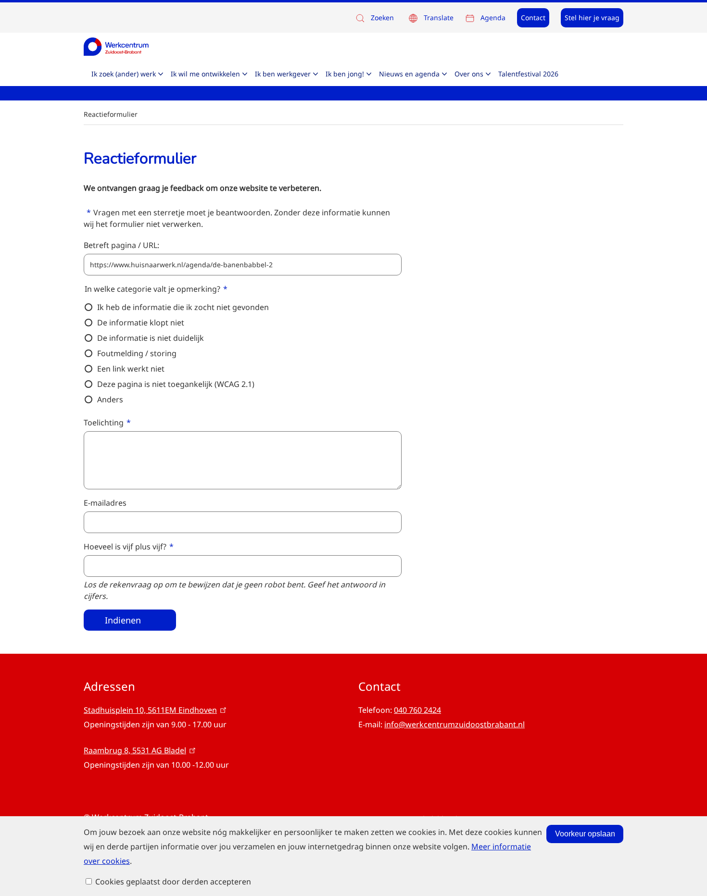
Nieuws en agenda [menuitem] (409, 73)
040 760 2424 (417, 710)
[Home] (116, 46)
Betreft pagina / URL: (121, 245)
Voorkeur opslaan (585, 834)
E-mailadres (105, 503)
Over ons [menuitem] (468, 73)
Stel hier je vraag (592, 17)
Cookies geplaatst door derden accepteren (173, 881)
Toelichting (104, 422)
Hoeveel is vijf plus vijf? (125, 546)
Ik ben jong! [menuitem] (345, 73)
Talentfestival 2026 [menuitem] (528, 73)
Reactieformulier (111, 114)
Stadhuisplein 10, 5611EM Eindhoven (150, 710)
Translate (439, 17)
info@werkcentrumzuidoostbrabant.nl (454, 724)
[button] (374, 18)
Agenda (492, 17)
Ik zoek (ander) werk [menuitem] (123, 73)
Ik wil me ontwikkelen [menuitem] (205, 73)
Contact (533, 17)
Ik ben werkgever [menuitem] (283, 73)
